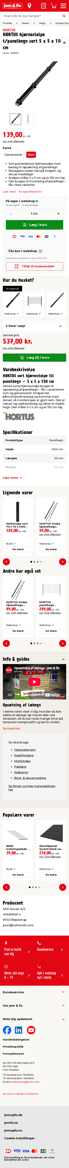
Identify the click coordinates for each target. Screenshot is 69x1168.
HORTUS (9, 30)
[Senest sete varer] (64, 42)
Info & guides (16, 659)
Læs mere (9, 191)
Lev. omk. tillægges (13, 141)
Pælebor (20, 766)
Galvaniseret (13, 154)
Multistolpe (22, 761)
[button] (31, 562)
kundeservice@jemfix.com (24, 1082)
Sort (31, 154)
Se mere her (11, 728)
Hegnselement (25, 750)
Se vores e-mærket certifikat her (20, 1094)
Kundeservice (13, 992)
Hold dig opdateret (17, 1019)
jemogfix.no (13, 1130)
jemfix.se (11, 1122)
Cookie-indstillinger (19, 1138)
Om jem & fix (12, 1005)
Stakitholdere (24, 755)
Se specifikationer (30, 191)
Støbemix (21, 772)
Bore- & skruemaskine (30, 778)
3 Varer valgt (15, 326)
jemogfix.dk (13, 1115)
